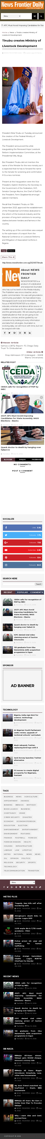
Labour (8, 850)
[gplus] (12, 887)
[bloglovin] (20, 887)
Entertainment (30, 829)
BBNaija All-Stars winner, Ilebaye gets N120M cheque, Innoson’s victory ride (28, 1058)
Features (25, 834)
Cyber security (12, 817)
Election (23, 825)
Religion (8, 862)
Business (8, 797)
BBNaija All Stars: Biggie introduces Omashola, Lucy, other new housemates (28, 1072)
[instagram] (36, 887)
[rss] (28, 887)
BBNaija (20, 805)
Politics (26, 858)
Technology (10, 866)
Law (17, 850)
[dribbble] (24, 887)
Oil (5, 858)
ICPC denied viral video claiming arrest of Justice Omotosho (26, 637)
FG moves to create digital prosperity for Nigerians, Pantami (26, 772)
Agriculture (31, 797)
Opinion (14, 858)
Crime (22, 813)
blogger (8, 459)
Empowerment (11, 829)
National (18, 854)
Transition (33, 871)
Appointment (11, 801)
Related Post (8, 362)
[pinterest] (16, 887)
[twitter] (7, 887)
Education (9, 825)
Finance (8, 838)
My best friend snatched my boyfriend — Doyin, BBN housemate (28, 1088)
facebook (36, 459)
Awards (25, 801)
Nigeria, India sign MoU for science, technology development (26, 717)
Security (20, 862)
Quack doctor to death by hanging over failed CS (21, 448)
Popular (22, 592)
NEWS (37, 854)
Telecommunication (14, 871)
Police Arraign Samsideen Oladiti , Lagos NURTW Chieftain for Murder (28, 958)
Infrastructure (24, 846)
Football (20, 838)
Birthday (31, 805)
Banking (8, 805)
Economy (9, 821)
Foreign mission (12, 842)
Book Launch (11, 809)
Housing (8, 846)
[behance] (32, 887)
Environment (11, 834)
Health (27, 842)
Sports (32, 862)
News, (39, 53)
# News (11, 251)
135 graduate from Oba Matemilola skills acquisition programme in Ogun (27, 649)
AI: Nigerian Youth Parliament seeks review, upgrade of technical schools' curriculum (27, 732)
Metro (7, 854)
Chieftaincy (10, 813)
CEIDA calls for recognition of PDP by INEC (19, 388)
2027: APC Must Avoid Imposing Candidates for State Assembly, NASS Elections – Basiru (20, 418)
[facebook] (4, 887)
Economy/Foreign (26, 821)
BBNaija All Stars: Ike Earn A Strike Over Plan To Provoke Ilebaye (28, 1103)
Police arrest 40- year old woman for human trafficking (28, 943)
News (12, 32)
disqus (22, 459)
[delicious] (40, 887)
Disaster (27, 817)
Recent (8, 592)
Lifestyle (27, 850)
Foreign (32, 838)
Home (4, 32)
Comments (36, 592)
